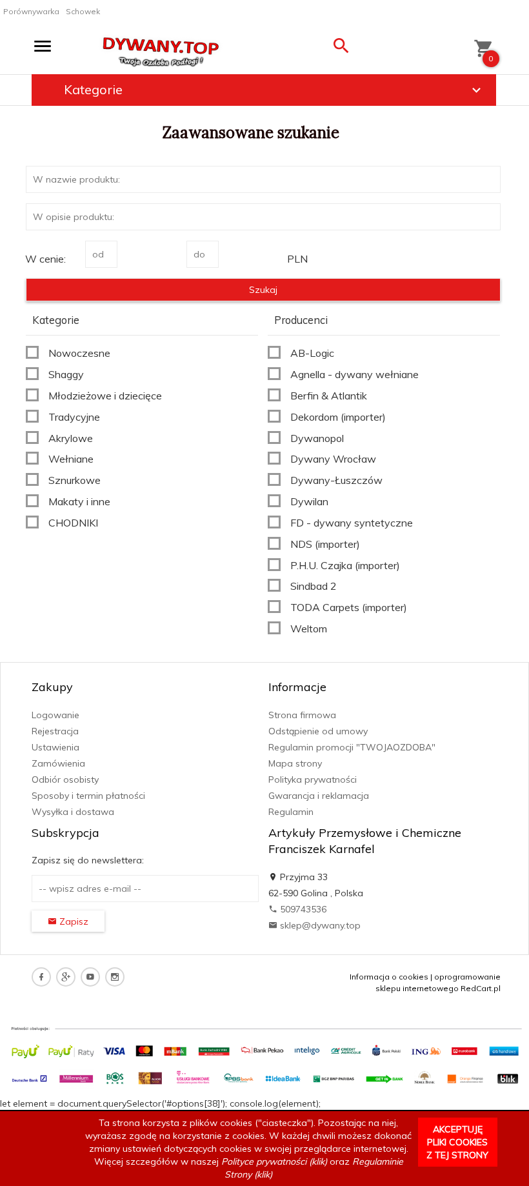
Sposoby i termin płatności (88, 795)
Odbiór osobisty (65, 779)
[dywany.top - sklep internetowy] (161, 49)
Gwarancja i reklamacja (318, 795)
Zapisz (72, 921)
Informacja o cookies (389, 976)
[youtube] (90, 977)
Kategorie (93, 89)
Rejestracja (55, 731)
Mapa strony (295, 763)
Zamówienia (58, 763)
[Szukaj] (341, 48)
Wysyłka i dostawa (73, 812)
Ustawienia (55, 747)
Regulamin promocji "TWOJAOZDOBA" (351, 747)
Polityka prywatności (312, 779)
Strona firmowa (302, 715)
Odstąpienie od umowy (318, 731)
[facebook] (41, 977)
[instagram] (115, 977)
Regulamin (291, 812)
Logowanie (55, 715)
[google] (65, 977)
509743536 (301, 909)
